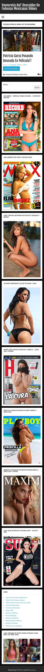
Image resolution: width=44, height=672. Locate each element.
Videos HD (9, 610)
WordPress (20, 670)
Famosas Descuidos (12, 605)
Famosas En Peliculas (12, 74)
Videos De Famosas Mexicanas (16, 597)
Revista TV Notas (12, 623)
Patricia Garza (23, 74)
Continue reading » (11, 68)
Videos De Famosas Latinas (15, 600)
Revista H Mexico (12, 613)
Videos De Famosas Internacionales (18, 603)
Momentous (31, 670)
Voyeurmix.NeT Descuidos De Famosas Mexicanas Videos (21, 7)
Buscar (5, 84)
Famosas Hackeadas (13, 608)
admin (25, 65)
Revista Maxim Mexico (14, 621)
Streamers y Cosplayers (14, 626)
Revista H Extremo (12, 618)
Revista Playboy (11, 615)
